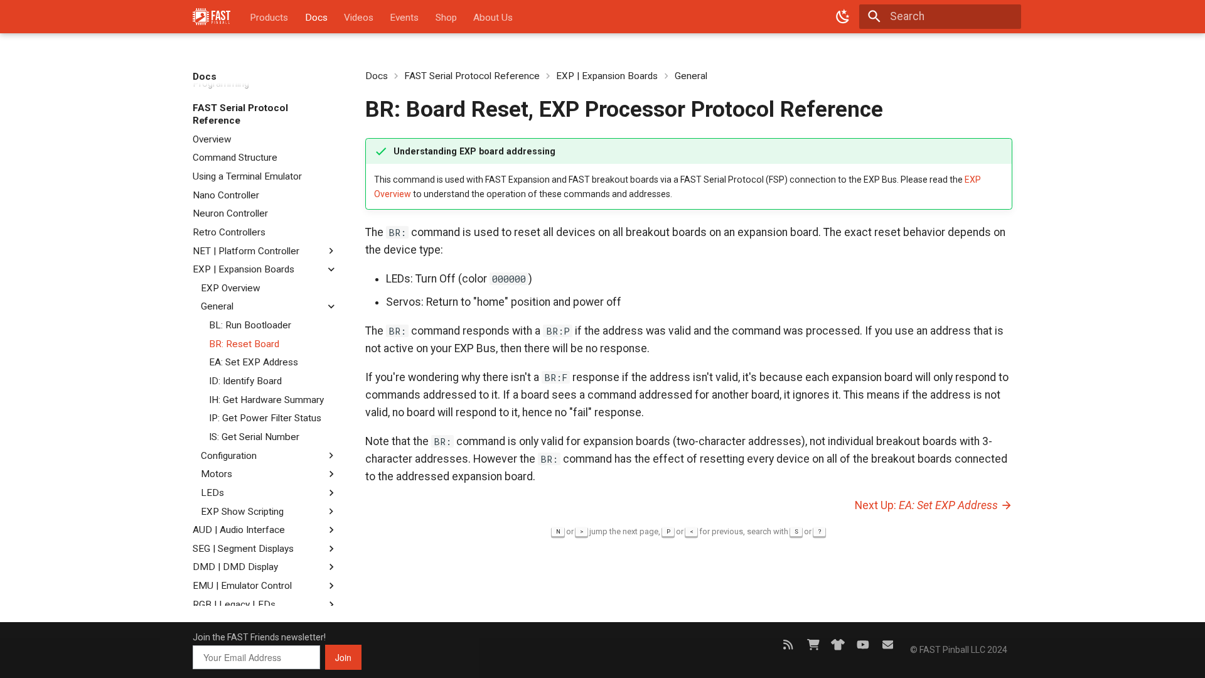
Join (343, 657)
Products (269, 17)
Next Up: (926, 505)
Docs (315, 17)
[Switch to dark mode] (843, 16)
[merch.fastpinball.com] (838, 644)
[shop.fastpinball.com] (813, 644)
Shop (446, 17)
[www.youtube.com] (863, 644)
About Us (493, 17)
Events (404, 17)
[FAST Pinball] (211, 16)
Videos (358, 17)
